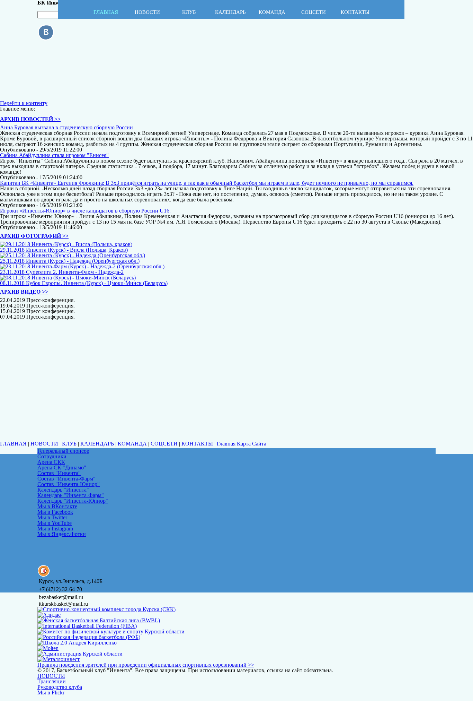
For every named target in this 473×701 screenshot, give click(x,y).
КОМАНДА (132, 444)
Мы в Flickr (50, 692)
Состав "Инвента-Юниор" (68, 484)
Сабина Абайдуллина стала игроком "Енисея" (54, 155)
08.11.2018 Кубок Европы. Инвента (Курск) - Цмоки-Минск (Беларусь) (84, 283)
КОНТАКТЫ (197, 444)
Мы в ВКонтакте (57, 506)
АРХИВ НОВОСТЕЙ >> (30, 119)
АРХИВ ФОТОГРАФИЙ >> (34, 236)
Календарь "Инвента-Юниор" (72, 501)
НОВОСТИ (44, 444)
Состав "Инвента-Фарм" (66, 479)
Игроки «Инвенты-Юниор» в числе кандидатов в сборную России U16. (85, 211)
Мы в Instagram (55, 528)
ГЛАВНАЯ (13, 444)
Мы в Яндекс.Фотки (61, 534)
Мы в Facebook (55, 512)
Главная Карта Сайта (241, 444)
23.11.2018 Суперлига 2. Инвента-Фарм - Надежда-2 (62, 272)
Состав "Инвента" (59, 473)
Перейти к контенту (23, 103)
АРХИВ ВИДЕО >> (24, 292)
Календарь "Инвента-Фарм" (70, 495)
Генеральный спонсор (63, 451)
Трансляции (51, 681)
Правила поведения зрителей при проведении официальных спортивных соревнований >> (145, 665)
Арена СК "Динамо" (61, 467)
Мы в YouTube (54, 523)
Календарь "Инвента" (63, 490)
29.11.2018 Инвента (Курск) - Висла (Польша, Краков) (64, 250)
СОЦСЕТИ (164, 444)
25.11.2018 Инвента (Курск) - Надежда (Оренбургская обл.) (70, 261)
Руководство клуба (59, 687)
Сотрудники (51, 456)
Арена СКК (51, 462)
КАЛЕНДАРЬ (97, 444)
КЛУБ (69, 444)
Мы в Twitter (52, 517)
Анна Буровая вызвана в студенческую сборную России (66, 127)
